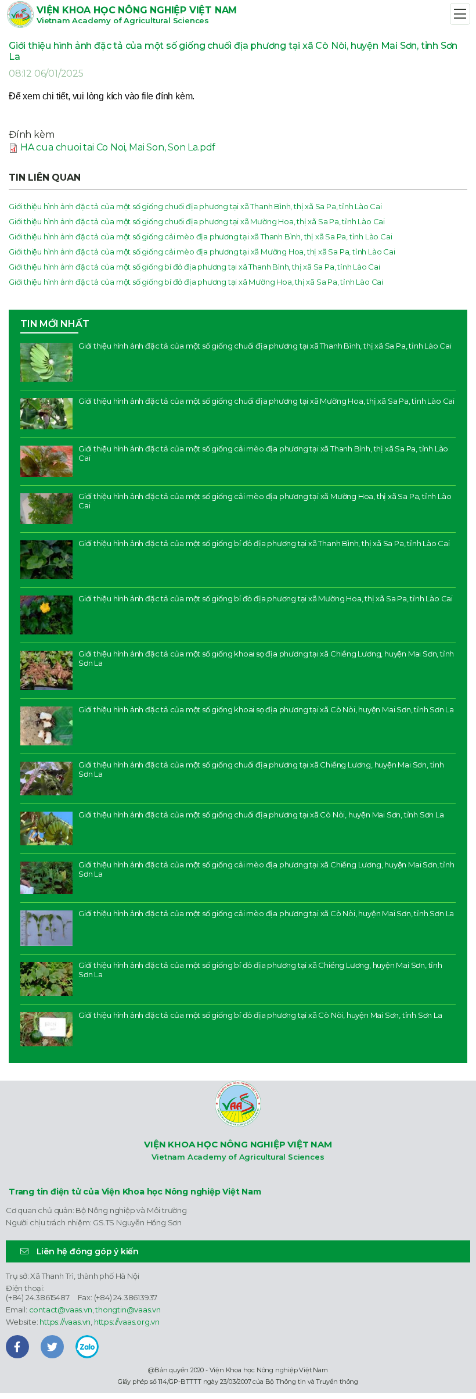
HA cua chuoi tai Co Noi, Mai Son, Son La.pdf (117, 147)
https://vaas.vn (65, 1321)
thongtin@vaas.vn (128, 1309)
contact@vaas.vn (60, 1309)
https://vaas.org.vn (127, 1321)
